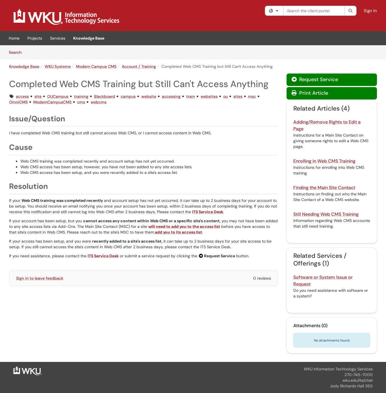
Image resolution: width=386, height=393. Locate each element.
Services (57, 38)
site (38, 96)
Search (17, 52)
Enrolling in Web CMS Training (324, 161)
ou (225, 96)
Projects (34, 38)
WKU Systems (58, 66)
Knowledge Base (88, 38)
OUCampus (57, 96)
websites (209, 96)
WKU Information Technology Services (338, 369)
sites (237, 96)
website (148, 96)
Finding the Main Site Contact (324, 188)
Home (14, 38)
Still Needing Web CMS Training (326, 214)
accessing (171, 96)
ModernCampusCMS (52, 102)
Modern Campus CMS (96, 66)
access (22, 96)
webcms (99, 102)
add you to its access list (178, 232)
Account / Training (139, 66)
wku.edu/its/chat (357, 380)
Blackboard (104, 96)
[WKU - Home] (27, 370)
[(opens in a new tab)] (66, 17)
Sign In (370, 11)
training (81, 96)
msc (252, 96)
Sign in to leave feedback (39, 278)
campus (128, 96)
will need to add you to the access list (184, 226)
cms (81, 102)
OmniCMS (18, 102)
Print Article (313, 93)
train (190, 96)
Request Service (318, 79)
